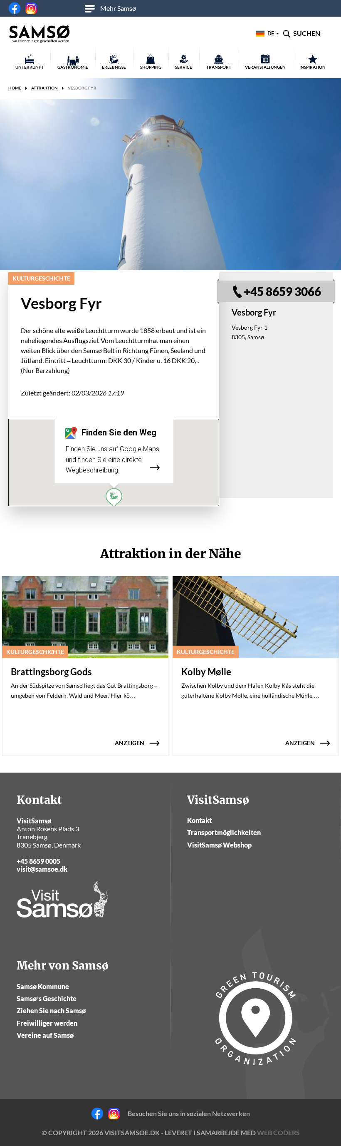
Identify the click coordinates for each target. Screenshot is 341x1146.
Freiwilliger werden (47, 1023)
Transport (218, 67)
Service (183, 67)
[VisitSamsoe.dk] (39, 34)
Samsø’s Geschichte (47, 998)
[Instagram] (31, 8)
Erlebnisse (114, 67)
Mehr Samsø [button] (118, 8)
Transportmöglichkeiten (224, 832)
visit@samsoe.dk (42, 869)
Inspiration (312, 67)
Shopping (150, 67)
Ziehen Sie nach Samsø (51, 1010)
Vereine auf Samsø (45, 1035)
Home (14, 87)
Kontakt (199, 820)
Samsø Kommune (43, 986)
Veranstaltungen (265, 67)
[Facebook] (14, 8)
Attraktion (44, 87)
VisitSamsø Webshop (219, 845)
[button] (114, 498)
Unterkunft (29, 67)
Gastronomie (72, 67)
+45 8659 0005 (38, 861)
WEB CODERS (278, 1132)
